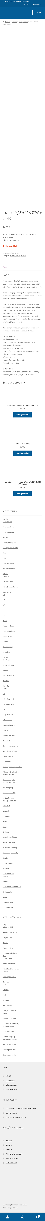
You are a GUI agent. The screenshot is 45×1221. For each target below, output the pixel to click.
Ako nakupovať (11, 1113)
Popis (5, 267)
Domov (7, 22)
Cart (34, 1215)
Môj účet (25, 5)
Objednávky (10, 1080)
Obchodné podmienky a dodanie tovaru (21, 1108)
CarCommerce (11, 1163)
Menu (39, 12)
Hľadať (22, 1217)
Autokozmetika (12, 1158)
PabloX (15, 1208)
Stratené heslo (37, 5)
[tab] (22, 267)
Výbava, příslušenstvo (14, 1154)
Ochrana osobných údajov (16, 1117)
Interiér (9, 1140)
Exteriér (9, 1145)
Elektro (14, 22)
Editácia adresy (11, 1085)
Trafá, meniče (23, 22)
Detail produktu (22, 415)
